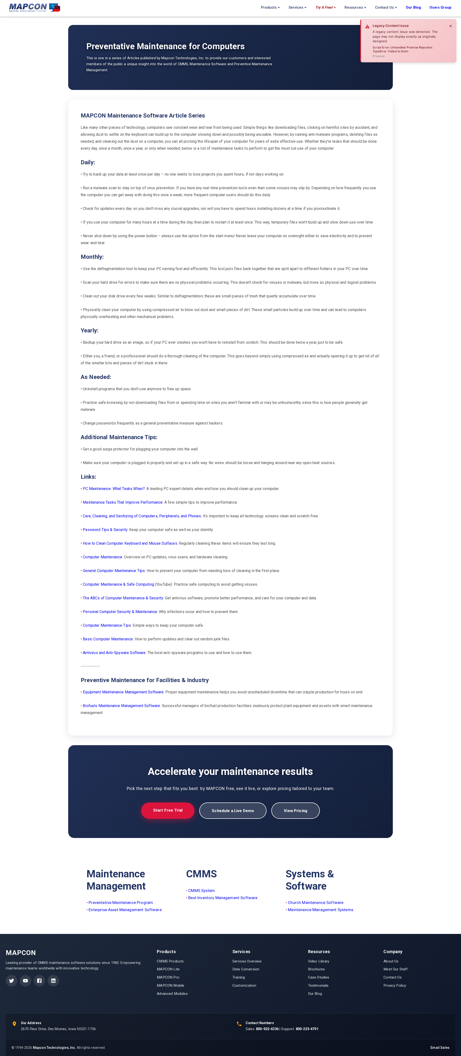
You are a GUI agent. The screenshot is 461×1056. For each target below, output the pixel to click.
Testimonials (318, 985)
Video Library (318, 961)
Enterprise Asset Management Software (125, 909)
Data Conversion (245, 969)
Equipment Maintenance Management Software (123, 692)
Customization (244, 985)
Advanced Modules (172, 993)
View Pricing (295, 810)
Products (269, 7)
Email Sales (440, 1048)
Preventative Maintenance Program (121, 902)
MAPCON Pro (168, 977)
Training (238, 977)
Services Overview (247, 961)
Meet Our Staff (395, 969)
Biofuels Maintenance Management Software (121, 705)
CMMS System (201, 890)
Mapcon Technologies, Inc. (54, 1048)
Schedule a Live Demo (233, 810)
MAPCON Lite (168, 969)
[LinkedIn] (53, 980)
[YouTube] (25, 980)
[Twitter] (11, 980)
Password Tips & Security (105, 529)
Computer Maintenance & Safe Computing (118, 584)
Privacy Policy (394, 985)
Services (296, 7)
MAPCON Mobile (170, 985)
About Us (390, 961)
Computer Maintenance (102, 557)
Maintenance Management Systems (320, 909)
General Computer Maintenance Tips (114, 570)
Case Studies (318, 977)
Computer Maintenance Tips (107, 625)
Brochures (316, 969)
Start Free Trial (167, 810)
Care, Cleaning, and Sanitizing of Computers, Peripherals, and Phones (142, 516)
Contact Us (384, 7)
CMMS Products (170, 961)
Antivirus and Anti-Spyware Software (114, 652)
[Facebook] (39, 980)
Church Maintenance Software (315, 902)
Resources (354, 7)
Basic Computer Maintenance (108, 639)
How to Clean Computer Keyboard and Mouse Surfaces (130, 543)
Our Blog (315, 993)
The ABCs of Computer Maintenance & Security (123, 598)
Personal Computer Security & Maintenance (120, 611)
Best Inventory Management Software (222, 897)
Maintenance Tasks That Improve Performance (123, 502)
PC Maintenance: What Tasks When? (114, 488)
